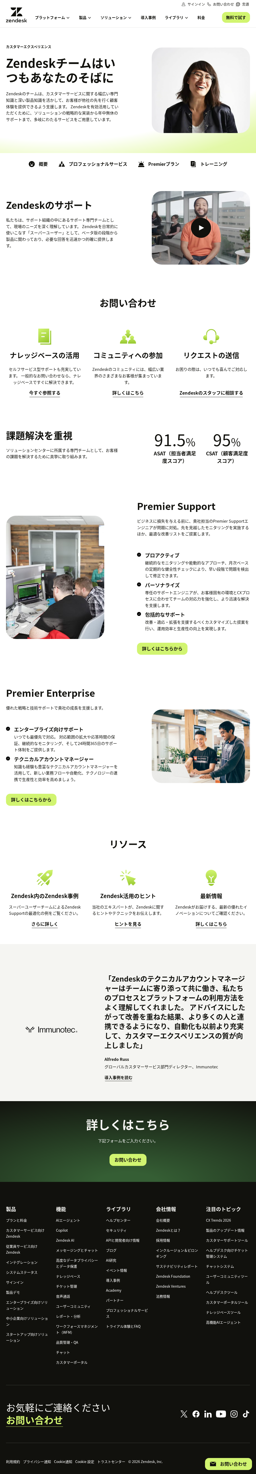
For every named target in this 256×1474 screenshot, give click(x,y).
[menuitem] (242, 4)
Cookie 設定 (84, 1461)
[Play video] (201, 228)
